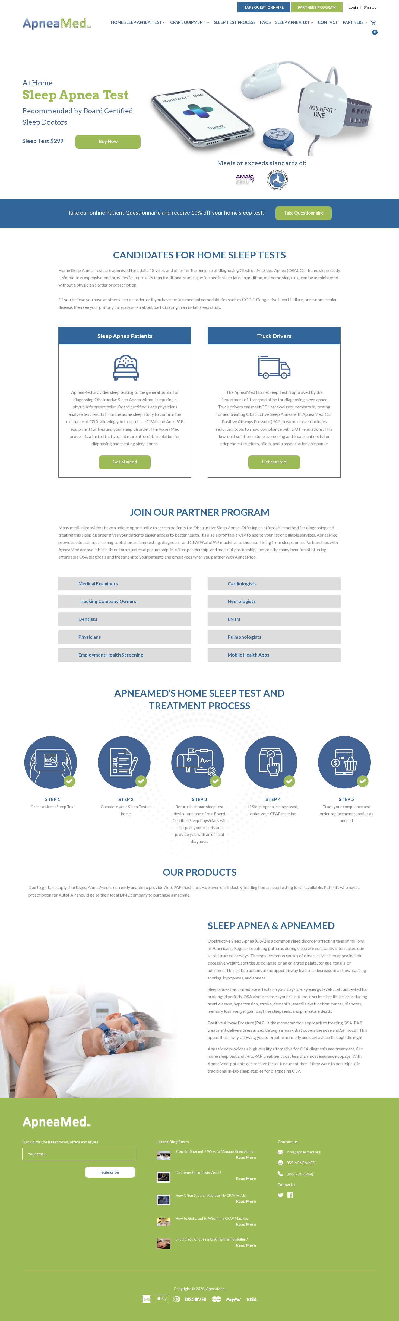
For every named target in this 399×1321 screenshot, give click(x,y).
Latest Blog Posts (173, 1141)
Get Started (125, 462)
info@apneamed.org (304, 1152)
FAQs (265, 22)
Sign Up (370, 7)
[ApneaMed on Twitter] (281, 1195)
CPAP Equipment (188, 22)
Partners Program (317, 7)
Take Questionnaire (264, 7)
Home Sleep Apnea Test (137, 22)
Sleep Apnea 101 (293, 22)
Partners (353, 22)
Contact (328, 22)
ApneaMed (215, 1288)
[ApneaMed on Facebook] (290, 1195)
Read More (246, 1157)
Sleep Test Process (234, 22)
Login (353, 7)
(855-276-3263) (300, 1173)
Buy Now (108, 141)
